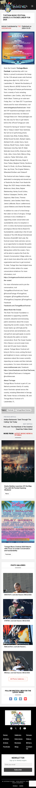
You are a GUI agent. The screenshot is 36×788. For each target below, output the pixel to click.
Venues (29, 735)
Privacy (15, 786)
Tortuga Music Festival (23, 410)
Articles (6, 739)
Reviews (18, 743)
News (7, 493)
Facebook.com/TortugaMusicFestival (17, 306)
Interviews (18, 739)
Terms (21, 786)
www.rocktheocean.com (12, 367)
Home (5, 735)
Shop (16, 747)
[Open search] (27, 6)
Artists (5, 743)
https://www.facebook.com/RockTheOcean (19, 370)
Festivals (10, 410)
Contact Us (29, 748)
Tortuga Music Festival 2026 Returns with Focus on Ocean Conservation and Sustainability (17, 548)
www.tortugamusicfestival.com (15, 108)
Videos (28, 739)
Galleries (18, 735)
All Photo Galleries (17, 679)
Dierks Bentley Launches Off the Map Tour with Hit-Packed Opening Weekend (18, 488)
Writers (29, 743)
